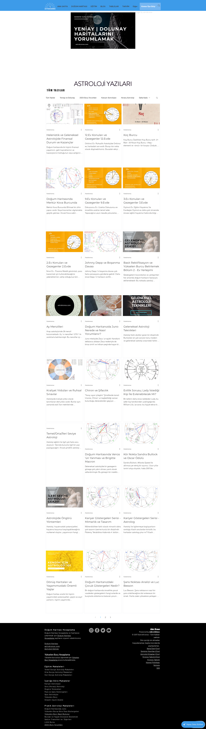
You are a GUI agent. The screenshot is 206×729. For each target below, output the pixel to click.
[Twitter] (103, 630)
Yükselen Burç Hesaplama (57, 654)
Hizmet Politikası (153, 662)
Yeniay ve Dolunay (67, 97)
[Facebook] (97, 630)
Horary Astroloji (127, 97)
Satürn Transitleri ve (54, 719)
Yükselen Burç (51, 697)
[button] (157, 98)
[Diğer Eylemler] (82, 129)
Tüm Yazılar (50, 97)
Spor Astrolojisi (51, 694)
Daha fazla (143, 97)
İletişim (157, 665)
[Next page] (110, 617)
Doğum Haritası (51, 644)
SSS (158, 668)
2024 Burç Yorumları (88, 97)
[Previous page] (95, 617)
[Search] (158, 5)
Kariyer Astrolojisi (108, 97)
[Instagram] (91, 630)
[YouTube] (108, 630)
